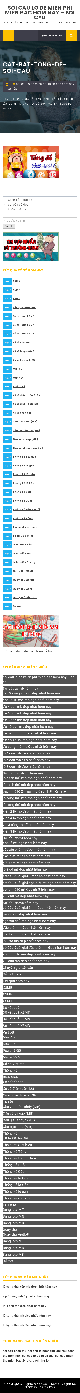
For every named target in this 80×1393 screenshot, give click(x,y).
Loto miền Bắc (22, 544)
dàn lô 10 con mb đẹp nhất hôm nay (31, 700)
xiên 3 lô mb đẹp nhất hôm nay (27, 831)
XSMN (16, 289)
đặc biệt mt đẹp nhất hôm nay (26, 856)
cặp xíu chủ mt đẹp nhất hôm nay (29, 849)
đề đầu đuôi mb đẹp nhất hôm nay (30, 740)
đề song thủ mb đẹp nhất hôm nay (30, 747)
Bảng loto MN (13, 1216)
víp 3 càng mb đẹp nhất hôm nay (28, 825)
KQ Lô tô (9, 1205)
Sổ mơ (17, 606)
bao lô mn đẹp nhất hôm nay (25, 914)
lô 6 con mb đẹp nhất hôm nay (26, 760)
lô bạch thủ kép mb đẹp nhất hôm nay (32, 778)
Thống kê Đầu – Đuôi (26, 509)
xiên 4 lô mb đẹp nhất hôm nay (27, 818)
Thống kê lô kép (23, 483)
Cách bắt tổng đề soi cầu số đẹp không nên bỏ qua (20, 204)
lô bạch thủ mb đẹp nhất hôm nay (29, 785)
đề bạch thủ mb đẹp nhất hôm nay (30, 733)
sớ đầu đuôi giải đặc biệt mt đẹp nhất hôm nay (39, 883)
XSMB (16, 280)
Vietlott (8, 1032)
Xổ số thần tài (22, 412)
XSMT (16, 298)
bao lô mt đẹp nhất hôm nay (25, 843)
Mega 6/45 (11, 1057)
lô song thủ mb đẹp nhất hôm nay (29, 805)
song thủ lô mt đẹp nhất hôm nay (29, 889)
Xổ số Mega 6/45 (23, 351)
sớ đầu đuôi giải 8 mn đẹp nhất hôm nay (34, 908)
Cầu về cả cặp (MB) (25, 439)
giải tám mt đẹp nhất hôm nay (26, 863)
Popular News (53, 35)
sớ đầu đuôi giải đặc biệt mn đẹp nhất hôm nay (40, 948)
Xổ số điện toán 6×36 (19, 1095)
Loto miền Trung (24, 562)
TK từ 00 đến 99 (23, 536)
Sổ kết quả (11, 1007)
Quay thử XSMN (23, 579)
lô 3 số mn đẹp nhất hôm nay (25, 941)
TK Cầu (8, 1102)
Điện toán (10, 1077)
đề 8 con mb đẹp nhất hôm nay (27, 720)
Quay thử (10, 1230)
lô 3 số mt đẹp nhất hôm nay (25, 869)
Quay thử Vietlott (25, 597)
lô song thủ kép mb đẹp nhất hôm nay (32, 798)
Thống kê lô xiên (24, 474)
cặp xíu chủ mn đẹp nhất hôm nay (29, 921)
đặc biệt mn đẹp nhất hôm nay (27, 928)
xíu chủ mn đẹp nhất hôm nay (26, 961)
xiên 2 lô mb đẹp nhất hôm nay (27, 811)
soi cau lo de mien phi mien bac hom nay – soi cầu (40, 12)
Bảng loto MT (13, 1210)
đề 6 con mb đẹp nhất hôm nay (27, 713)
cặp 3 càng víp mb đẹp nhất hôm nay (32, 693)
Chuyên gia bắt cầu (18, 968)
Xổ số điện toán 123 (25, 404)
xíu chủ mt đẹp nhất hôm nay (26, 896)
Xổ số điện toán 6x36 (26, 395)
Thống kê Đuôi (22, 500)
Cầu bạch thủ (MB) (25, 421)
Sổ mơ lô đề (12, 974)
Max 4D (18, 377)
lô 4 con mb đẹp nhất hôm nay (26, 753)
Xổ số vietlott (22, 342)
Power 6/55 (12, 1050)
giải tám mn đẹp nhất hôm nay (27, 934)
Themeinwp (47, 1387)
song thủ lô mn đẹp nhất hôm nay (29, 954)
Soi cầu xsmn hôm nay (20, 903)
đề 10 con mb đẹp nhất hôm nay (28, 727)
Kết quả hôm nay (24, 307)
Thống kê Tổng (23, 518)
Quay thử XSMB (23, 571)
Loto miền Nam (23, 553)
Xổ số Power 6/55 (24, 360)
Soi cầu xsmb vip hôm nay (23, 773)
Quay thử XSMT (23, 588)
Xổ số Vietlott (13, 1064)
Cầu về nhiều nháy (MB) (29, 448)
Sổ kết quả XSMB (24, 316)
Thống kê (19, 386)
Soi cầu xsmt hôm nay (20, 838)
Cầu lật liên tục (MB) (26, 430)
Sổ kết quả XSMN (24, 325)
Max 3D (18, 368)
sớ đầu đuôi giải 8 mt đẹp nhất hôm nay (34, 876)
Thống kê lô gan (24, 465)
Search (9, 226)
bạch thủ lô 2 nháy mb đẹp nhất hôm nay (35, 791)
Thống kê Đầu (22, 491)
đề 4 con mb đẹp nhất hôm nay (27, 707)
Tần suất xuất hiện (25, 527)
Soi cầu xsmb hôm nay (20, 688)
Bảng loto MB (13, 1223)
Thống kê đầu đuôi (25, 456)
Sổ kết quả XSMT (24, 333)
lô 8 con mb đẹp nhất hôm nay (26, 767)
